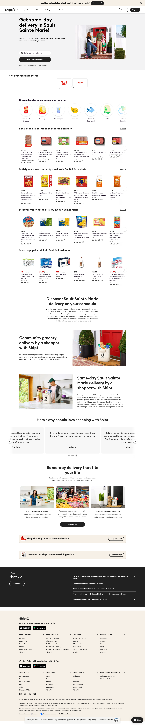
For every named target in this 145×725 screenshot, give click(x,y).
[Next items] (125, 112)
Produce (22, 646)
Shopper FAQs (24, 690)
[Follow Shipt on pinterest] (30, 694)
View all (123, 129)
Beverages (23, 641)
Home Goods (24, 644)
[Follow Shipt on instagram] (25, 694)
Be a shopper (24, 676)
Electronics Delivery (53, 646)
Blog (102, 646)
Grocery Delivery (52, 638)
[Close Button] (141, 3)
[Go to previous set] (10, 441)
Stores (75, 641)
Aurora (75, 679)
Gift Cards (77, 646)
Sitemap (103, 652)
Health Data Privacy (65, 714)
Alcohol (22, 638)
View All (22, 652)
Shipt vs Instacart (80, 649)
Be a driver (23, 679)
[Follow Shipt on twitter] (34, 694)
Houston (49, 684)
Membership (78, 644)
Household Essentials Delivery (57, 649)
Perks (21, 684)
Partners (103, 649)
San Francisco (51, 679)
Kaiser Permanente (107, 676)
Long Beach (77, 687)
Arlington (76, 676)
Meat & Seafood (25, 649)
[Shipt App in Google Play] (39, 628)
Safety (21, 687)
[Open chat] (137, 720)
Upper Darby (78, 684)
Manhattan (50, 687)
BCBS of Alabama (107, 679)
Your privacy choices (49, 714)
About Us (103, 638)
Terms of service (24, 714)
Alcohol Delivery (52, 641)
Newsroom (104, 644)
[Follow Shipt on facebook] (20, 694)
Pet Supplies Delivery (54, 644)
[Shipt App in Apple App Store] (25, 628)
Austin (48, 676)
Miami (48, 681)
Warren (76, 681)
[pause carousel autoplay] (76, 455)
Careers (103, 641)
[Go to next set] (135, 441)
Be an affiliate (24, 681)
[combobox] (35, 53)
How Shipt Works (79, 638)
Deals (75, 652)
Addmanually (42, 65)
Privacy (34, 714)
